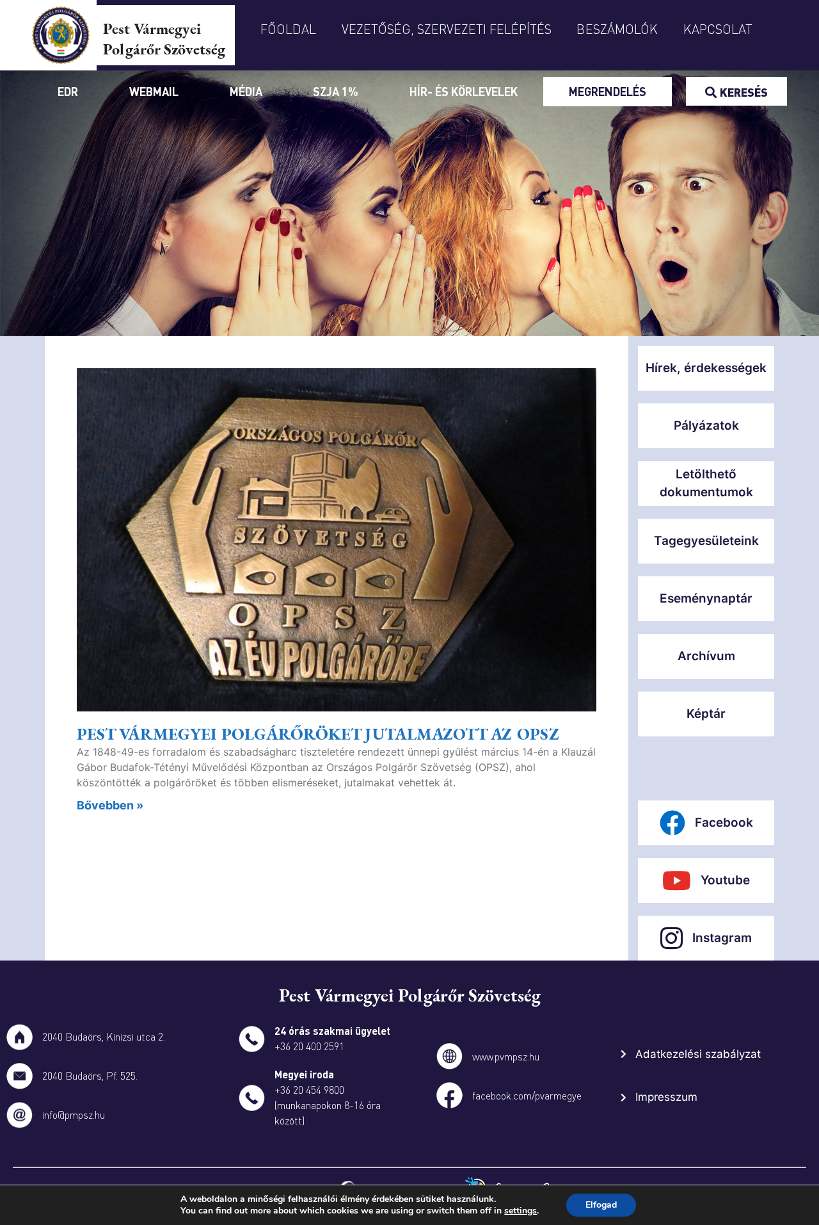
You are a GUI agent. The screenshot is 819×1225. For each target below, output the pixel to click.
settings (520, 1211)
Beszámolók (617, 28)
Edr (68, 91)
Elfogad (601, 1205)
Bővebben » (110, 805)
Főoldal (288, 28)
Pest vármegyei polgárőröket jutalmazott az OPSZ (318, 734)
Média (246, 91)
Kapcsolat (717, 28)
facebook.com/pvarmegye (527, 1095)
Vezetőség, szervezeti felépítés (447, 28)
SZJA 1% (335, 91)
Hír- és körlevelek (464, 91)
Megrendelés (607, 91)
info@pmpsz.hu (73, 1114)
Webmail (154, 91)
